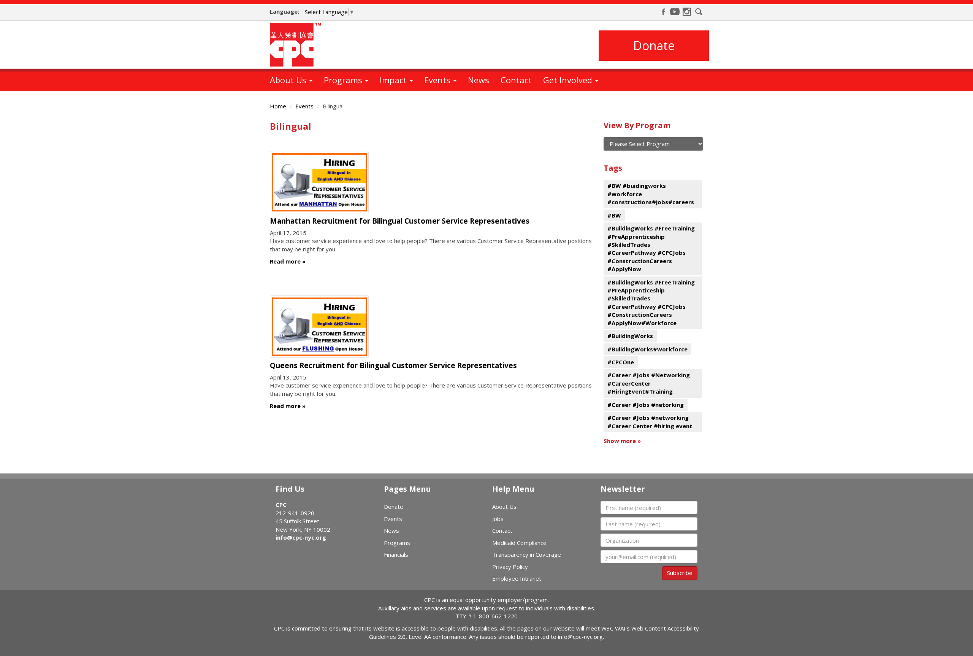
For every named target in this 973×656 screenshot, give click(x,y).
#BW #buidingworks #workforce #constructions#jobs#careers (650, 194)
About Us (289, 80)
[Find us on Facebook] (663, 12)
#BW (614, 215)
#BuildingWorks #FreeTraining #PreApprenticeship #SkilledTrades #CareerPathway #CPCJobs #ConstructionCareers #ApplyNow (651, 248)
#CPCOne (620, 362)
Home (278, 106)
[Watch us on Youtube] (675, 12)
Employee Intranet (516, 578)
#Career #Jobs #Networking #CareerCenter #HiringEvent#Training (648, 383)
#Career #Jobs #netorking (645, 404)
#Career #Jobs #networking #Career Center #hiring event (650, 421)
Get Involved (568, 80)
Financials (396, 554)
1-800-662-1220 (495, 616)
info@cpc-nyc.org (301, 537)
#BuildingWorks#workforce (647, 349)
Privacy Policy (510, 566)
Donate (654, 45)
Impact (394, 80)
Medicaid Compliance (519, 542)
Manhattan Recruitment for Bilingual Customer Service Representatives (399, 221)
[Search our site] (699, 12)
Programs (344, 80)
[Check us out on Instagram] (687, 12)
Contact (516, 80)
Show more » (622, 441)
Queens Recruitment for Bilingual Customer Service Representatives (393, 365)
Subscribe (680, 573)
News (478, 80)
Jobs (498, 519)
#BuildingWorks (630, 336)
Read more (285, 261)
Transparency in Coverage (526, 554)
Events (438, 80)
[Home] (298, 45)
